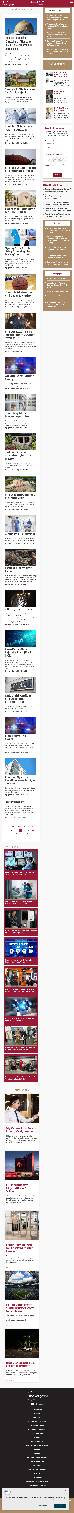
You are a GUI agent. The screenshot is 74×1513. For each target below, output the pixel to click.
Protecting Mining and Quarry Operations (18, 570)
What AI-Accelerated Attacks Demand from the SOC (57, 257)
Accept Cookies (60, 1506)
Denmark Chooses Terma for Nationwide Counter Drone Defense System (20, 1049)
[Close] (66, 1490)
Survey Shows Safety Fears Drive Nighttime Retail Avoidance (20, 1364)
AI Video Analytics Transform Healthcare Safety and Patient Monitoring (19, 903)
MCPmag (37, 1438)
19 (20, 834)
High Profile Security (14, 802)
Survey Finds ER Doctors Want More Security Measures (18, 128)
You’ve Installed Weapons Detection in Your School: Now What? (58, 285)
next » (26, 834)
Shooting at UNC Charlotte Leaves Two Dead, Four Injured (20, 91)
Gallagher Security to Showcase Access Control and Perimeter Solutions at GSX (19, 990)
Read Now (9, 1148)
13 (16, 831)
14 (20, 831)
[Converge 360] (37, 1396)
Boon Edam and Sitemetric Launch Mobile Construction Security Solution (20, 1078)
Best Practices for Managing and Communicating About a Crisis (57, 249)
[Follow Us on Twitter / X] (6, 2)
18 (16, 834)
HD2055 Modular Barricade (59, 92)
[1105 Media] (37, 1404)
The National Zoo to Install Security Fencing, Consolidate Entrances (18, 455)
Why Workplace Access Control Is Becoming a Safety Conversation (21, 1130)
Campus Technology (37, 1426)
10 (28, 826)
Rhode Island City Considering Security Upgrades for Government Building (18, 699)
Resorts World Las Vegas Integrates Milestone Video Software (18, 1188)
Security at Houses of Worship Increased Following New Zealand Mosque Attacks (20, 335)
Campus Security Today (37, 1422)
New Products (57, 64)
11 (32, 826)
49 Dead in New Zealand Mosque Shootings (19, 378)
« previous (16, 826)
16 (29, 831)
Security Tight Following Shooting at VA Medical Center (20, 496)
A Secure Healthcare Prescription (20, 534)
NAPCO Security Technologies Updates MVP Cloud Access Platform (19, 1019)
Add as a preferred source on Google (9, 5)
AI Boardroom (37, 1410)
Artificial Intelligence (57, 11)
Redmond (37, 1453)
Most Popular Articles (52, 185)
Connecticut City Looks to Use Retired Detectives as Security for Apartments (20, 780)
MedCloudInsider (37, 1442)
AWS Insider (37, 1418)
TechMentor (37, 1465)
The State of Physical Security (57, 279)
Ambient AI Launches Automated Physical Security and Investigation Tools (20, 873)
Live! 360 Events (37, 1434)
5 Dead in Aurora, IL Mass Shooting (16, 737)
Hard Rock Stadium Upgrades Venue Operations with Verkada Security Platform (20, 1308)
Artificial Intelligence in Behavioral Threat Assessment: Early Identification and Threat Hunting (58, 240)
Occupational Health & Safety (37, 1445)
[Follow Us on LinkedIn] (3, 2)
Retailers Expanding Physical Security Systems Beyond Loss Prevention (19, 1248)
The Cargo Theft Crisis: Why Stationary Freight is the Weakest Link (57, 304)
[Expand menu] (71, 2)
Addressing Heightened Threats (19, 609)
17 (33, 831)
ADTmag (37, 1414)
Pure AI (37, 1449)
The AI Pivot (37, 1473)
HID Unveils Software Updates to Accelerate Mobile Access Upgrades (21, 932)
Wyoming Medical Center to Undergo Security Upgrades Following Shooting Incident (17, 251)
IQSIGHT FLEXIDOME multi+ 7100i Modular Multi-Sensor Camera (61, 74)
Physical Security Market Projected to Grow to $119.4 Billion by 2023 (20, 652)
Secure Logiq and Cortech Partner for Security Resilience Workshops (18, 961)
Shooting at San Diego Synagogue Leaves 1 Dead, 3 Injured (20, 210)
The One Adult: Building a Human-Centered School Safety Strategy (58, 230)
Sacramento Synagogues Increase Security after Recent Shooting (20, 169)
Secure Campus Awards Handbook (55, 297)
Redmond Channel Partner (37, 1457)
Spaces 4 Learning (37, 1461)
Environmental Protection (37, 1430)
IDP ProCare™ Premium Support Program (61, 109)
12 (12, 831)
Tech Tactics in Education (37, 1469)
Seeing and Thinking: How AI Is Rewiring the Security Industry (58, 263)
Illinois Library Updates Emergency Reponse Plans (17, 415)
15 (24, 831)
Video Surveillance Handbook (58, 291)
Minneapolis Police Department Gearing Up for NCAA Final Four (19, 294)
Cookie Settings (43, 1505)
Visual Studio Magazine (37, 1485)
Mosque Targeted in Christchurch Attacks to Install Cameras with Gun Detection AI (18, 43)
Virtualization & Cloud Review (37, 1481)
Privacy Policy (59, 154)
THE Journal (37, 1477)
